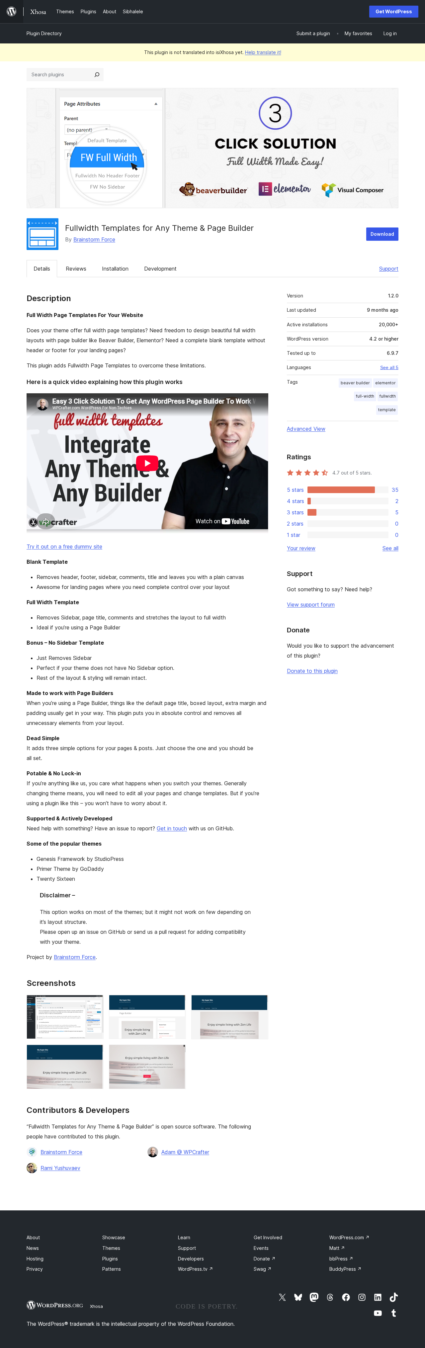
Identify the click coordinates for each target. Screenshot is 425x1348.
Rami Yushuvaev (60, 1168)
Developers (191, 1258)
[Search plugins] (97, 74)
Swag (263, 1269)
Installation (115, 268)
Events (261, 1248)
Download (382, 234)
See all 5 (389, 367)
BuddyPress (345, 1269)
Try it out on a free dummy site (64, 546)
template (387, 409)
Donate (265, 1258)
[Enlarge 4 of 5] (94, 1053)
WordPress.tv (195, 1269)
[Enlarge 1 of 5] (94, 1003)
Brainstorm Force (94, 239)
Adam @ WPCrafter (185, 1152)
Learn (184, 1237)
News (33, 1248)
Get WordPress (394, 11)
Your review (301, 548)
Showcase (113, 1237)
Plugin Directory (44, 33)
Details (42, 268)
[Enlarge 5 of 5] (177, 1053)
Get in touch (172, 828)
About (33, 1237)
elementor (385, 382)
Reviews (76, 268)
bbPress (341, 1258)
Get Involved (268, 1237)
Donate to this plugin (312, 671)
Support (388, 268)
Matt (337, 1248)
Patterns (111, 1269)
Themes (111, 1248)
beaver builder (355, 382)
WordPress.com (349, 1237)
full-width (365, 396)
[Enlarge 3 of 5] (259, 1003)
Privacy (35, 1269)
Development (160, 268)
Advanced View (306, 428)
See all (390, 548)
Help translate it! (263, 52)
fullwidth (388, 396)
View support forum (311, 604)
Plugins (110, 1258)
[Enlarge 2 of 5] (177, 1003)
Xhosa (96, 1306)
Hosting (35, 1258)
